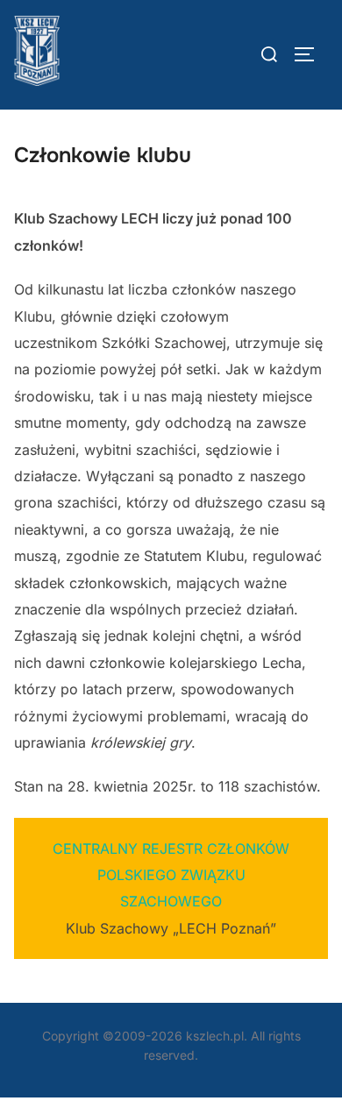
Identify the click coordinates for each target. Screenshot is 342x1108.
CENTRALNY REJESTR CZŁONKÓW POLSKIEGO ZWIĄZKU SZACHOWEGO (171, 875)
